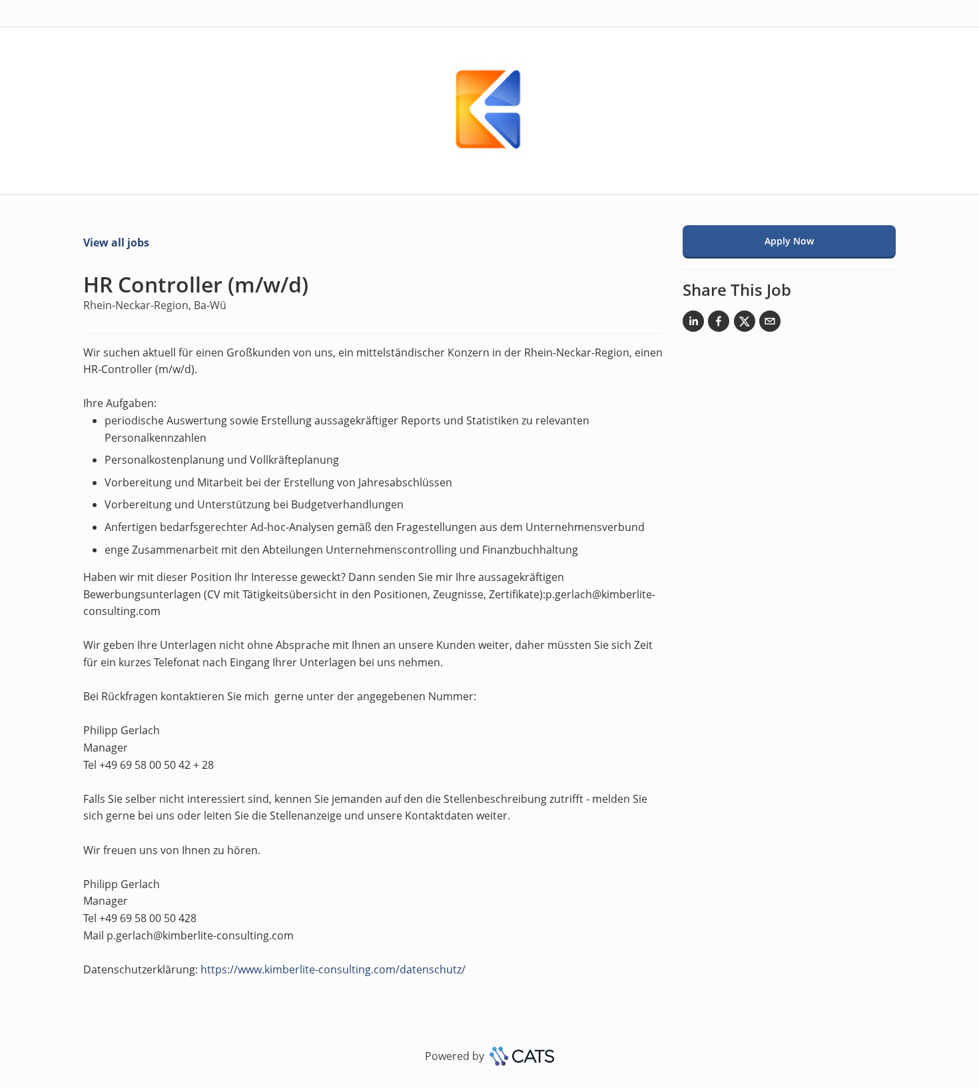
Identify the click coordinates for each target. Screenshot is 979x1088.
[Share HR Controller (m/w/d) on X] (744, 323)
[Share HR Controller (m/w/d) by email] (770, 323)
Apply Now (789, 241)
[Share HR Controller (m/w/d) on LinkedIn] (693, 323)
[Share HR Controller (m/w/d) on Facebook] (718, 323)
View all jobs (116, 242)
